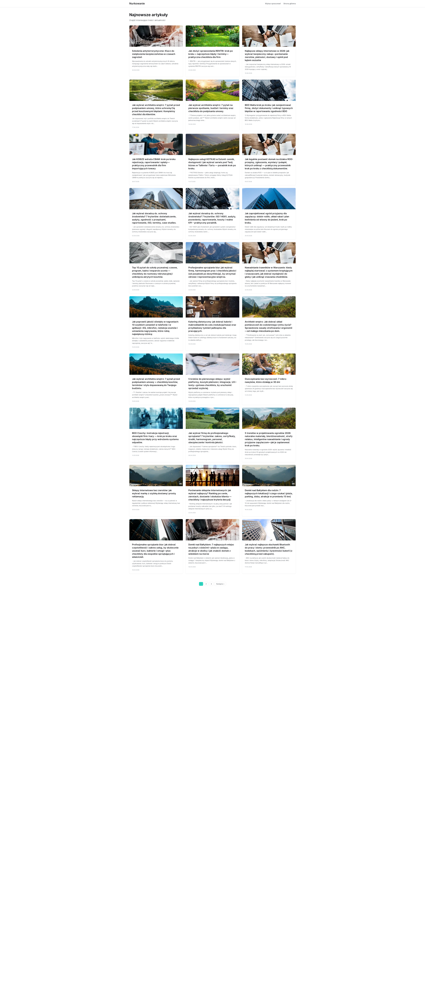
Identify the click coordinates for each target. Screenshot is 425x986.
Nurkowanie (137, 3)
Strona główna (289, 3)
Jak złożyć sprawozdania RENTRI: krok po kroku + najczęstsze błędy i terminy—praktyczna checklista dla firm (210, 54)
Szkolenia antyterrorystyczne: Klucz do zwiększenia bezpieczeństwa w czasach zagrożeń (153, 54)
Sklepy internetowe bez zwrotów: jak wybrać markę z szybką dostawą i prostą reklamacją (154, 493)
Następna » (220, 584)
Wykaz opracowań (273, 3)
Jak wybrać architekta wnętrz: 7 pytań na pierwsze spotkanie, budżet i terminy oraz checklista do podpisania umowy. (210, 108)
